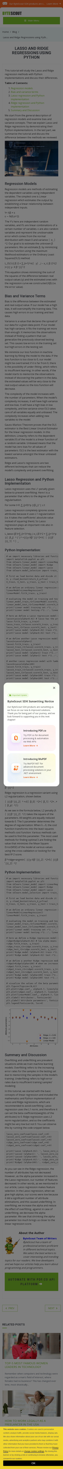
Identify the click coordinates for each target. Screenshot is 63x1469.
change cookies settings (34, 1451)
